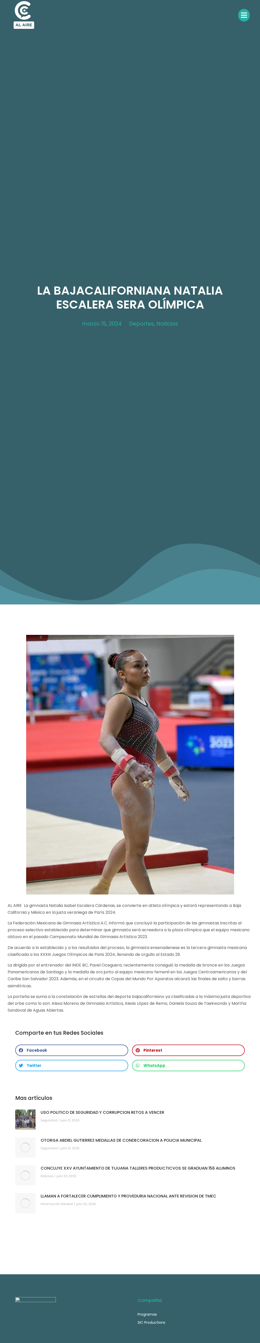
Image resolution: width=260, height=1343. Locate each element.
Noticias (167, 323)
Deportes (141, 323)
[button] (71, 1050)
